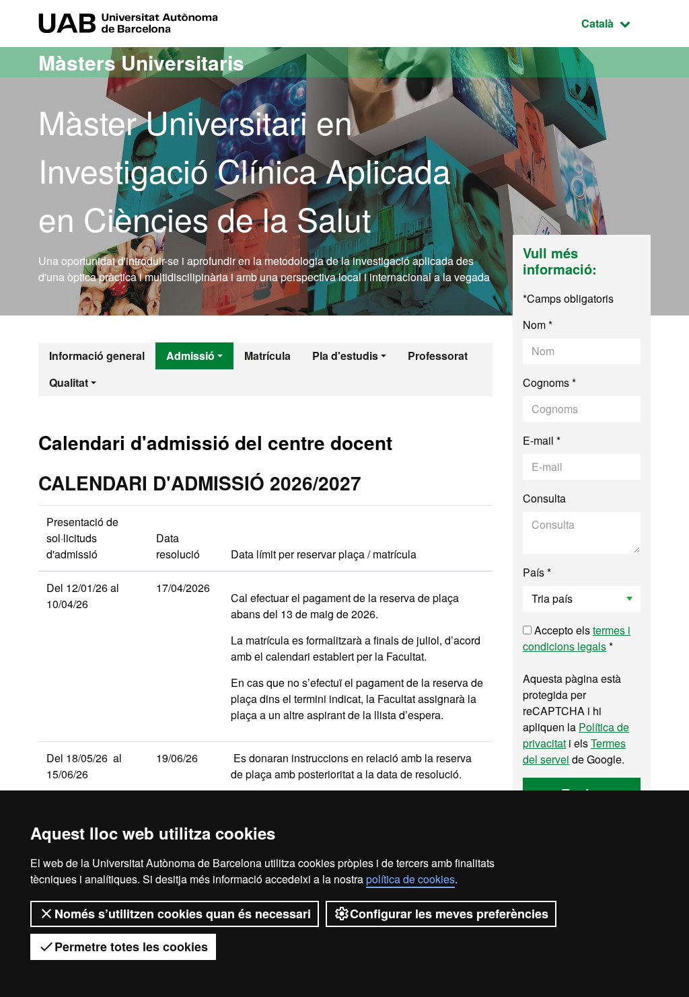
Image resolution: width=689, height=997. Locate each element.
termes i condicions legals (576, 638)
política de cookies (410, 879)
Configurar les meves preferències (449, 913)
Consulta (544, 498)
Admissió (190, 355)
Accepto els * (576, 638)
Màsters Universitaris (141, 62)
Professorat (438, 355)
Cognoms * (549, 382)
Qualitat (68, 382)
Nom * (537, 324)
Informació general (97, 355)
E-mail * (541, 440)
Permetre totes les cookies (131, 946)
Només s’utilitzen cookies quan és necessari (183, 913)
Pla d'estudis (345, 355)
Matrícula (267, 355)
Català (616, 23)
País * (537, 572)
